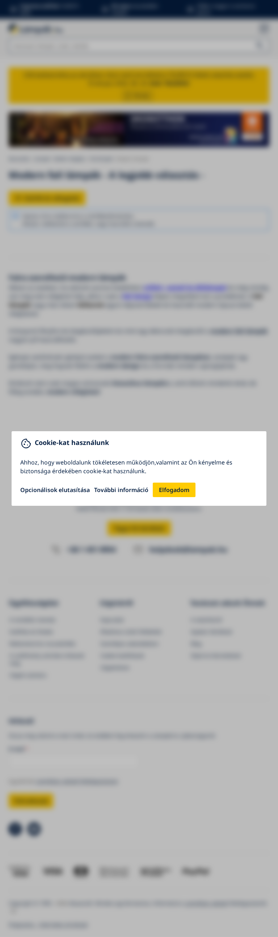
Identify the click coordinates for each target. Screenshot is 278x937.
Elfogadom (174, 490)
